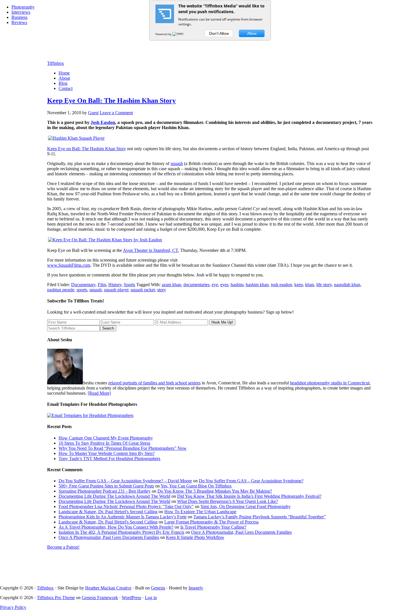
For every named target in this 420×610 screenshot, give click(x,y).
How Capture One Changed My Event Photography (106, 438)
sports (82, 289)
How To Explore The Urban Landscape (200, 511)
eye (215, 284)
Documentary (83, 284)
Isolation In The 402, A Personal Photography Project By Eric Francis (121, 532)
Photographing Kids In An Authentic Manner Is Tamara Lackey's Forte (123, 516)
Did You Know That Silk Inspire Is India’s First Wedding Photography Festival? (249, 496)
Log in (151, 597)
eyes (224, 284)
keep (298, 284)
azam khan (171, 284)
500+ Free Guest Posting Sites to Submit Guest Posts (106, 485)
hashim (237, 284)
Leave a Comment (116, 112)
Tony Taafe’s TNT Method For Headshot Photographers (109, 458)
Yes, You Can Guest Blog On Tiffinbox (196, 485)
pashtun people (60, 289)
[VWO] (178, 34)
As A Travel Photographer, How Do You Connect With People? (116, 527)
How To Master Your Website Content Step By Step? (107, 453)
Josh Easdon (103, 122)
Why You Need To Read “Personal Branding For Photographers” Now (123, 448)
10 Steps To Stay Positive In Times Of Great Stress (104, 443)
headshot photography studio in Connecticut (329, 382)
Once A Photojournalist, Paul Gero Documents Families (241, 532)
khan (309, 284)
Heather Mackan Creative (108, 587)
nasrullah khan (347, 284)
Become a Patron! (63, 547)
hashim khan (257, 284)
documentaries (196, 284)
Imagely (196, 587)
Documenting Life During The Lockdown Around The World (114, 496)
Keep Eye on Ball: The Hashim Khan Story (86, 148)
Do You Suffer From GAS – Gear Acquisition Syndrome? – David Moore (125, 480)
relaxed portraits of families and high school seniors (154, 382)
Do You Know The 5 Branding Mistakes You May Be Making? (214, 491)
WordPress (131, 597)
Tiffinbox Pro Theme (56, 597)
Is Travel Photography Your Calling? (213, 527)
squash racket (143, 289)
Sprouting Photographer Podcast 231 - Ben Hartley (105, 491)
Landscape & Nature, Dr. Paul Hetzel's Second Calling (108, 511)
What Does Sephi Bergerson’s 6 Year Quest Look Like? (227, 501)
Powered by (163, 34)
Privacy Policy (13, 607)
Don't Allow (219, 33)
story (161, 289)
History (114, 284)
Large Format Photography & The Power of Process (211, 521)
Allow (252, 33)
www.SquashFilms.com (68, 265)
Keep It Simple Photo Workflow (195, 537)
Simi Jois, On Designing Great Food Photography (246, 506)
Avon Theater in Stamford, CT (150, 250)
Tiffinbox (55, 63)
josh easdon (281, 284)
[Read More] (99, 393)
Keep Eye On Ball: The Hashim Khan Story (111, 100)
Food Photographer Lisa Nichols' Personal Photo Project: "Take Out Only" (126, 506)
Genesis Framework (100, 597)
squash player (116, 289)
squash (177, 163)
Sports (129, 284)
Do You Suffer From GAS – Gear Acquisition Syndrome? (251, 480)
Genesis (158, 587)
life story (324, 284)
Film (102, 284)
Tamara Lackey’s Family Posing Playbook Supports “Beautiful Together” (259, 516)
